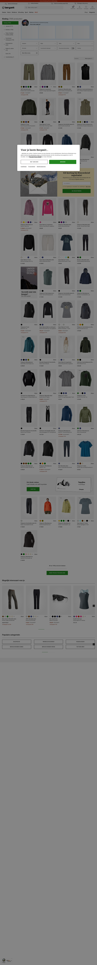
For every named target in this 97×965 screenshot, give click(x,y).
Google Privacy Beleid (35, 157)
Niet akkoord (34, 162)
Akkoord (62, 162)
